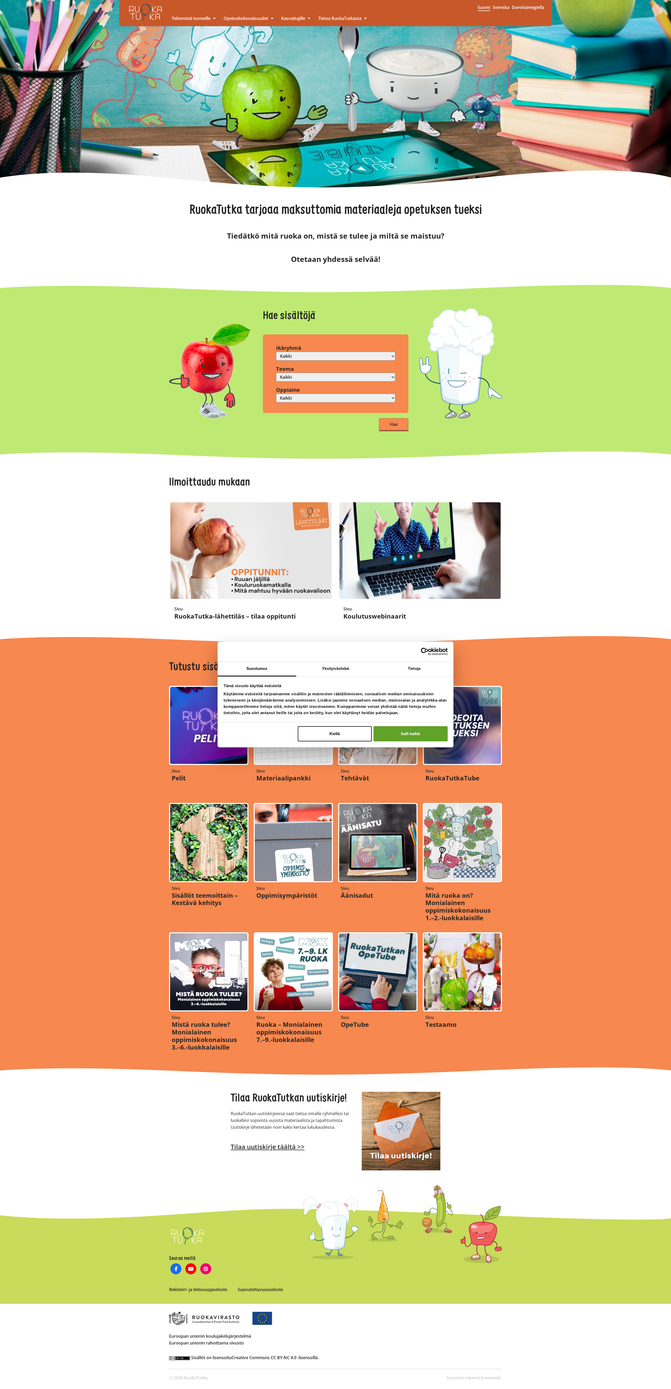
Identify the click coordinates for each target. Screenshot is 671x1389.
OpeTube (355, 1024)
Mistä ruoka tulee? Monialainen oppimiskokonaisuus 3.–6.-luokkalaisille (204, 1035)
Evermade (491, 1378)
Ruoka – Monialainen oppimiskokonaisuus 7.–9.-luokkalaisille (289, 1032)
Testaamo (441, 1024)
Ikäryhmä (288, 347)
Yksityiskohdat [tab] (335, 668)
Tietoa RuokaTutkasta (339, 18)
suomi (484, 7)
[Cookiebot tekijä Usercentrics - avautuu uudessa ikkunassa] (425, 651)
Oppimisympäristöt (286, 895)
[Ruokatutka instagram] (206, 1269)
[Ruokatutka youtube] (191, 1269)
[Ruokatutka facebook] (176, 1269)
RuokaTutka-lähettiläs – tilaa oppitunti (235, 616)
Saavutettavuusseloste (260, 1289)
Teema (285, 368)
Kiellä (334, 733)
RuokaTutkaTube (452, 778)
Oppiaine (288, 389)
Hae (394, 424)
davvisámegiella (528, 7)
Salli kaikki (410, 733)
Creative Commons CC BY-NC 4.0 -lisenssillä (275, 1357)
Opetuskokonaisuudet (246, 18)
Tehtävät (355, 778)
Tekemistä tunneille (191, 18)
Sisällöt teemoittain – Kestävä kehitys (205, 899)
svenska (501, 7)
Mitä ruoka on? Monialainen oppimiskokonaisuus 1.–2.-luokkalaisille (458, 906)
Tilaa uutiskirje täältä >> (268, 1146)
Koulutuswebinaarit (374, 616)
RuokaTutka (145, 12)
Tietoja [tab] (414, 668)
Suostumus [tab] (257, 668)
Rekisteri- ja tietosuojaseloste (198, 1289)
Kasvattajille (293, 18)
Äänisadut (357, 895)
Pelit (179, 778)
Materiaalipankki (283, 778)
